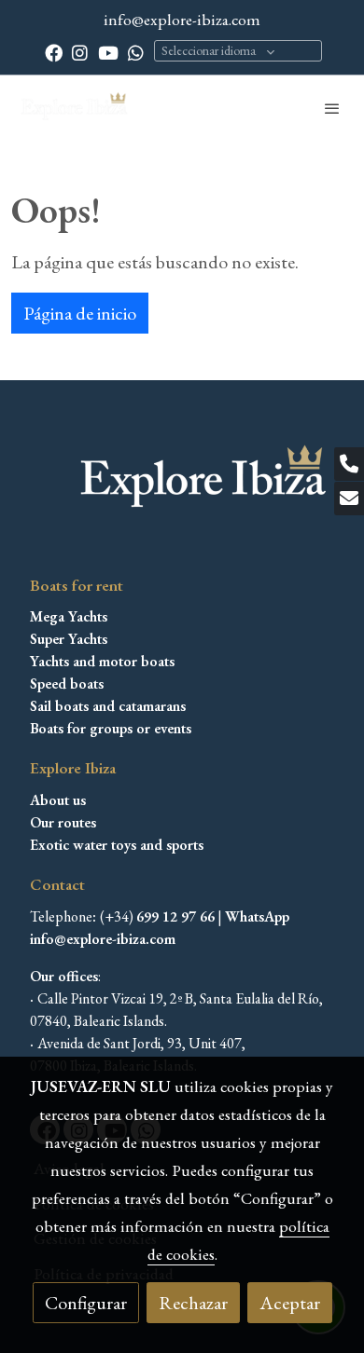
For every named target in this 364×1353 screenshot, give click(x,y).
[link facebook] (54, 52)
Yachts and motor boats (102, 661)
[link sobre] (182, 492)
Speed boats (67, 683)
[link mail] (349, 498)
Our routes (63, 822)
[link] (75, 108)
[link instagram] (80, 52)
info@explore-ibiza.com (182, 19)
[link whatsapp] (136, 52)
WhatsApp (257, 916)
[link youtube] (108, 52)
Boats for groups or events (110, 728)
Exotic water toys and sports (116, 844)
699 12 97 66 (175, 916)
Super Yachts (68, 639)
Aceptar (289, 1303)
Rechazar (193, 1303)
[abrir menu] (332, 108)
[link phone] (349, 464)
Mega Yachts (68, 616)
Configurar (86, 1303)
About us (58, 800)
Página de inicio (79, 313)
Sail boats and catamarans (108, 706)
